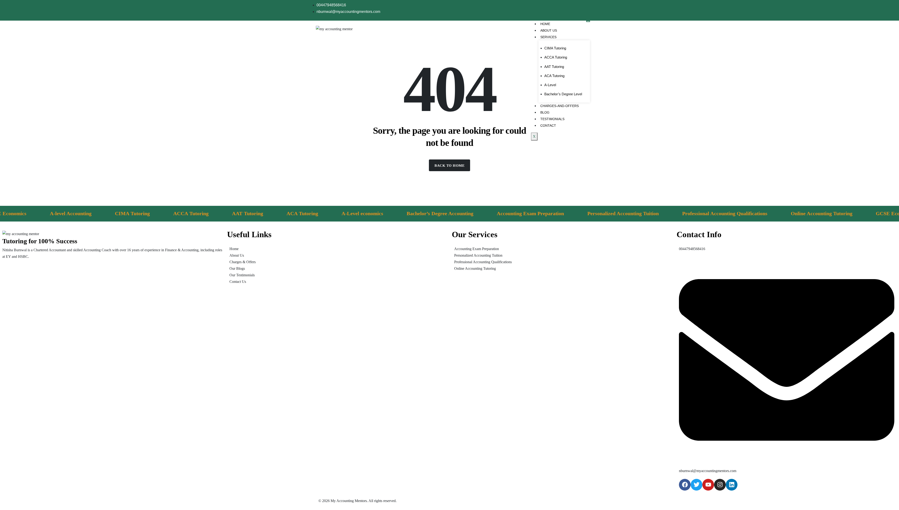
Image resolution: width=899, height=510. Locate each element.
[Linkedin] (731, 485)
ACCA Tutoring (555, 57)
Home (545, 24)
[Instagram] (720, 485)
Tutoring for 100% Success (39, 241)
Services (548, 37)
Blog (544, 112)
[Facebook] (685, 485)
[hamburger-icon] (588, 21)
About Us (548, 30)
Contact (548, 125)
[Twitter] (696, 485)
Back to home (449, 165)
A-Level (550, 85)
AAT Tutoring (554, 67)
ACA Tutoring (554, 76)
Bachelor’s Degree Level (563, 94)
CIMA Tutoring (555, 48)
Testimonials (552, 119)
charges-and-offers (559, 106)
